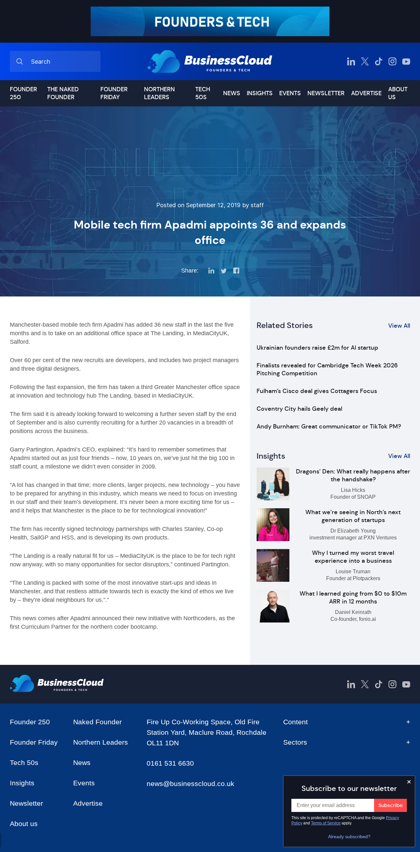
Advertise (366, 93)
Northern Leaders (159, 93)
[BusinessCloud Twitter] (365, 61)
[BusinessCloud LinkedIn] (351, 61)
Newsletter (326, 93)
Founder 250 (23, 93)
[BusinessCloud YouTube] (406, 61)
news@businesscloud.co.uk (190, 783)
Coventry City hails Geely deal (299, 408)
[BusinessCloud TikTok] (379, 61)
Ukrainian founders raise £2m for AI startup (317, 347)
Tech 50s (202, 93)
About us (398, 93)
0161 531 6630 (170, 763)
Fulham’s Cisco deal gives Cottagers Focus (317, 391)
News (231, 93)
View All (399, 325)
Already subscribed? (349, 836)
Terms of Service (326, 823)
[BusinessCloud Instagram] (392, 61)
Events (290, 93)
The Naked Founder (63, 93)
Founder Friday (114, 93)
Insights (260, 93)
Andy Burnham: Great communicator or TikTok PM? (329, 426)
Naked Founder (97, 722)
